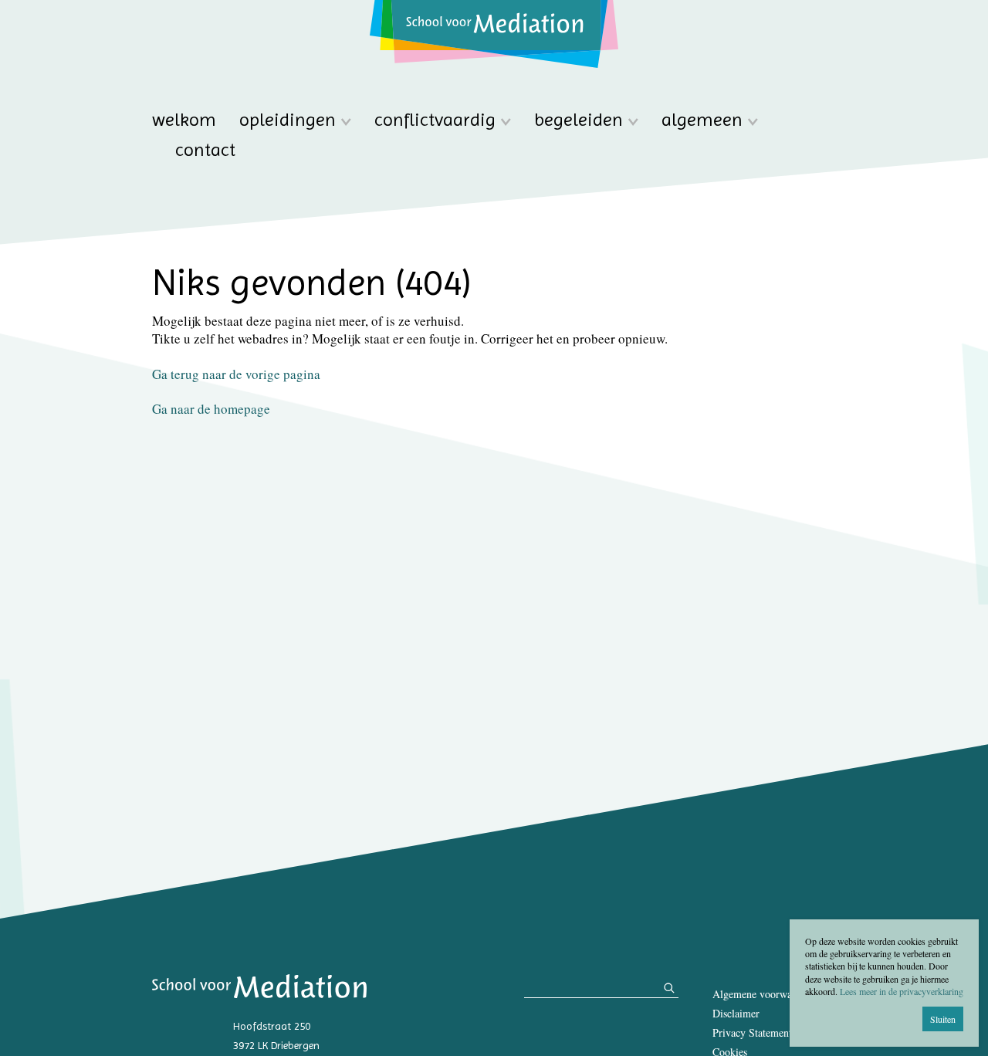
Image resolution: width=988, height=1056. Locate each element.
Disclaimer (736, 1013)
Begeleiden (578, 120)
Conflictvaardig (435, 120)
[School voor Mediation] (494, 34)
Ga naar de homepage (211, 409)
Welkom (184, 120)
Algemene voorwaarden (764, 994)
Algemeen (702, 120)
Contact (205, 150)
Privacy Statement (752, 1032)
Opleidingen (287, 120)
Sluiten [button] (943, 1019)
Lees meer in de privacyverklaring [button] (901, 991)
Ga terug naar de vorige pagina (236, 374)
